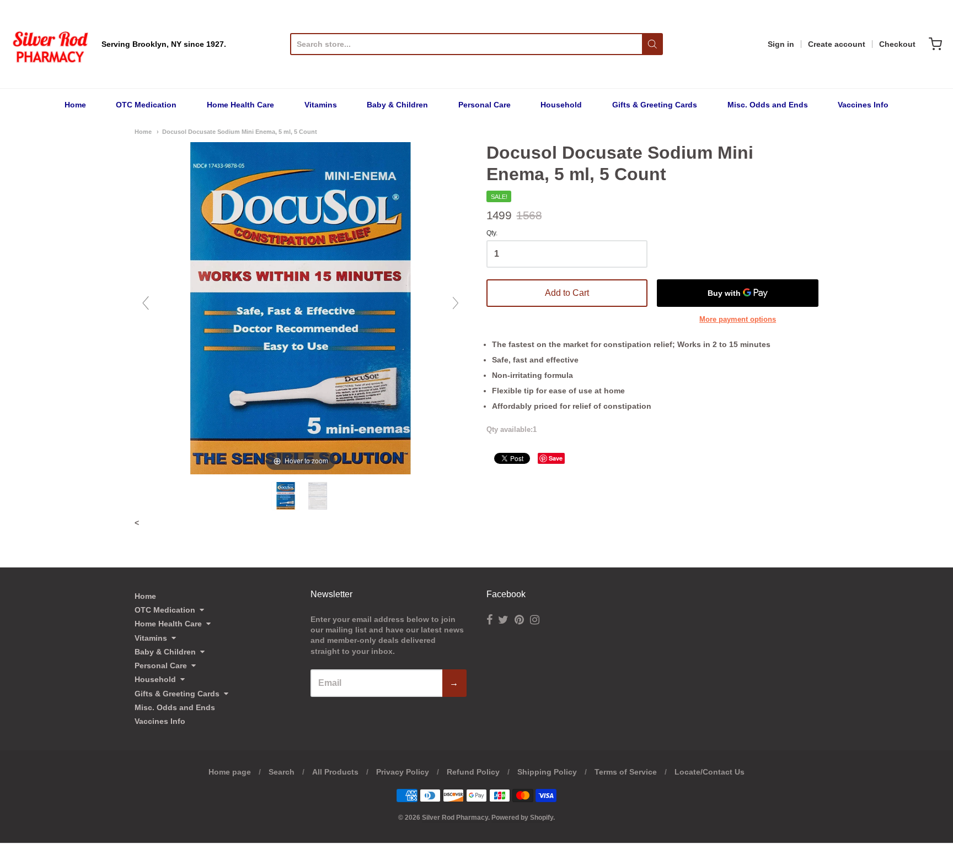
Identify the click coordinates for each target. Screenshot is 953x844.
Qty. (491, 233)
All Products (335, 771)
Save (556, 458)
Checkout (897, 44)
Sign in (781, 44)
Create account (836, 44)
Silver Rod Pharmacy (455, 817)
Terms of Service (626, 771)
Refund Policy (473, 771)
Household (561, 104)
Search (282, 771)
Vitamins (320, 104)
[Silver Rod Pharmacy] (49, 44)
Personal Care (484, 104)
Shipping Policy (547, 771)
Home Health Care (240, 104)
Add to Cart (567, 292)
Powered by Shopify (522, 817)
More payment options (737, 319)
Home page (229, 771)
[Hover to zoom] (301, 307)
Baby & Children (397, 104)
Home (75, 104)
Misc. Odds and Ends (767, 104)
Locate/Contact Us (709, 771)
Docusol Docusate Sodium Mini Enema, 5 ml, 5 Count (239, 131)
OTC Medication (146, 104)
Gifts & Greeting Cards (654, 104)
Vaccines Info (863, 104)
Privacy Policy (402, 771)
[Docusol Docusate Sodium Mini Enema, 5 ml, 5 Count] (287, 496)
